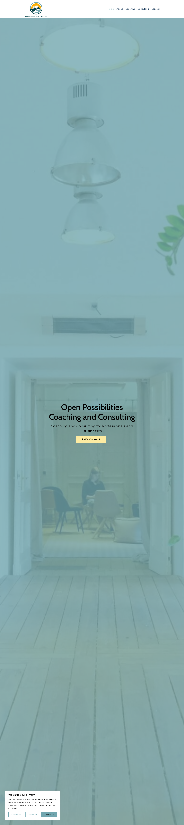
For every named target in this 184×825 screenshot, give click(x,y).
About (120, 9)
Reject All (33, 814)
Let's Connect (91, 439)
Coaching (130, 9)
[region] (32, 805)
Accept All (49, 814)
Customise (16, 814)
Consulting (143, 9)
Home (111, 9)
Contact (156, 9)
